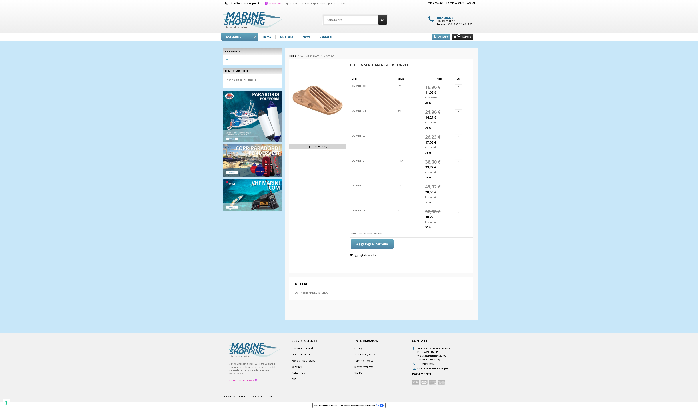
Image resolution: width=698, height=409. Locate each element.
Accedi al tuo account (303, 360)
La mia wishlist (455, 3)
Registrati (297, 366)
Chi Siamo (286, 37)
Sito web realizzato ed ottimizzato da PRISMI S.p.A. (247, 396)
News (306, 37)
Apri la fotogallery (317, 146)
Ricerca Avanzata (364, 366)
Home (267, 37)
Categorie (233, 37)
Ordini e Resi (299, 373)
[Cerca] (382, 20)
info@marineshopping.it (245, 3)
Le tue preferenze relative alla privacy (358, 405)
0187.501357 (428, 364)
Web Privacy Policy (364, 354)
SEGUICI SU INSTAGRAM (242, 380)
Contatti (326, 37)
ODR (294, 379)
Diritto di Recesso (301, 354)
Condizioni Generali (302, 348)
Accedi (471, 3)
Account (443, 36)
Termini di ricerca (363, 360)
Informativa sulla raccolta (325, 405)
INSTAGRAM (275, 3)
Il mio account (434, 3)
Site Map (359, 373)
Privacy (358, 348)
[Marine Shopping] (253, 18)
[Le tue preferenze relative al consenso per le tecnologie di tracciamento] (6, 402)
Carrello (466, 36)
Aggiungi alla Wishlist (365, 255)
